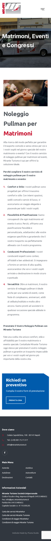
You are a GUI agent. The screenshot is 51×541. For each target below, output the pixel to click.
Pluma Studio (33, 533)
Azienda (5, 468)
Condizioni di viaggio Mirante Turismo (18, 522)
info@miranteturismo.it (16, 445)
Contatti (29, 477)
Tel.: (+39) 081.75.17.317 (17, 440)
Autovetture (31, 473)
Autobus (29, 468)
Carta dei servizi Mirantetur (13, 512)
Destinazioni (7, 477)
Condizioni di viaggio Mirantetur (15, 519)
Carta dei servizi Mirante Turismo (16, 515)
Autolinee (6, 473)
